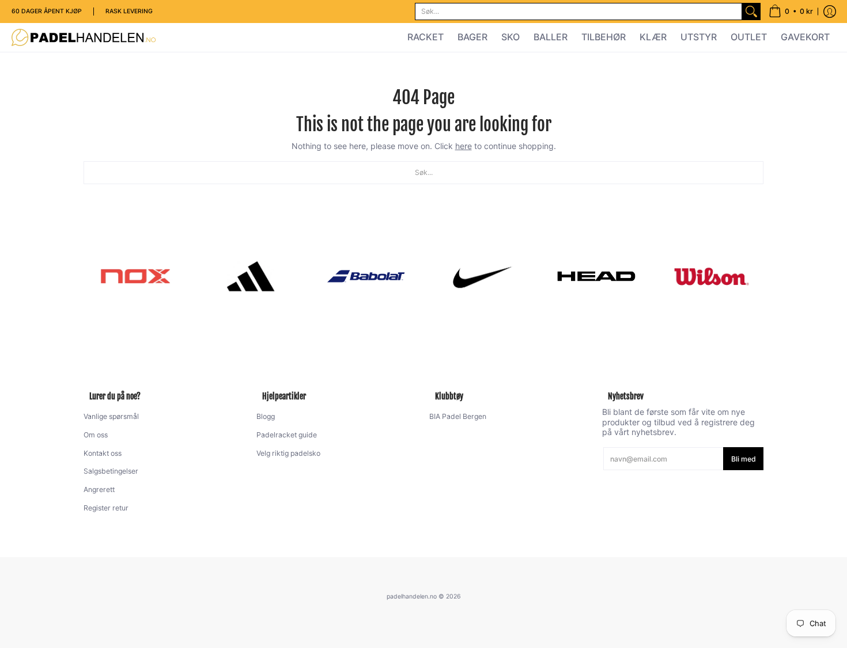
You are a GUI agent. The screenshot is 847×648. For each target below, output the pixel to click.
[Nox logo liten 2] (135, 276)
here (463, 146)
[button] (790, 11)
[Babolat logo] (366, 276)
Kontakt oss (103, 453)
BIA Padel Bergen (457, 416)
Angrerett (99, 489)
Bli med (743, 459)
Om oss (96, 434)
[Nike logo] (481, 276)
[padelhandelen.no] (84, 37)
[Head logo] (596, 276)
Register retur (106, 508)
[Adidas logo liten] (250, 276)
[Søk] (751, 11)
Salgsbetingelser (111, 471)
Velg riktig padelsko (288, 453)
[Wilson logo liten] (711, 276)
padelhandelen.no (412, 596)
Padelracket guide (286, 434)
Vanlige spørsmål (111, 416)
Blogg (265, 416)
